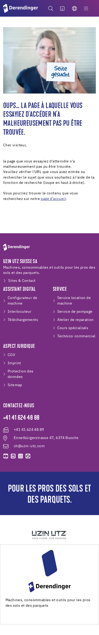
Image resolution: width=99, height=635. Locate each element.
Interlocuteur (19, 312)
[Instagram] (20, 456)
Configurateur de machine (22, 300)
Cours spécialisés (72, 328)
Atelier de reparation (75, 320)
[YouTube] (5, 456)
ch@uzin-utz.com (29, 446)
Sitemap (15, 385)
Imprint (14, 363)
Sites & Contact (21, 281)
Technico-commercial (76, 336)
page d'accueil (53, 199)
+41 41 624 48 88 (21, 418)
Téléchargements (23, 320)
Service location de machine (74, 300)
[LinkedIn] (13, 456)
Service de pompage (75, 312)
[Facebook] (28, 456)
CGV (11, 355)
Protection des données (21, 374)
